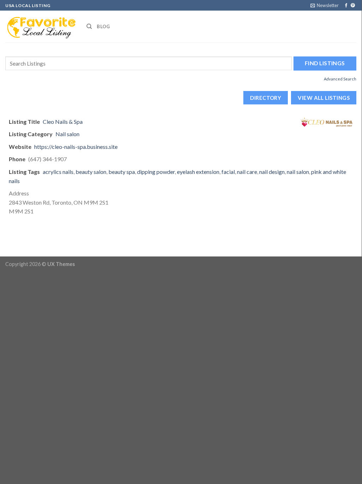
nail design (272, 171)
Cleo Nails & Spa (63, 121)
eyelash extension (198, 171)
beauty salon (91, 171)
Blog (103, 26)
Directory (265, 98)
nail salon (298, 171)
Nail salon (67, 134)
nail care (247, 171)
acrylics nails (58, 171)
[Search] (89, 26)
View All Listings (324, 98)
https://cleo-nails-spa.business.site (76, 146)
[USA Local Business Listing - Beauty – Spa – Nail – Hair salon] (40, 26)
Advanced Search (340, 79)
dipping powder (156, 171)
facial (228, 171)
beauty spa (121, 171)
